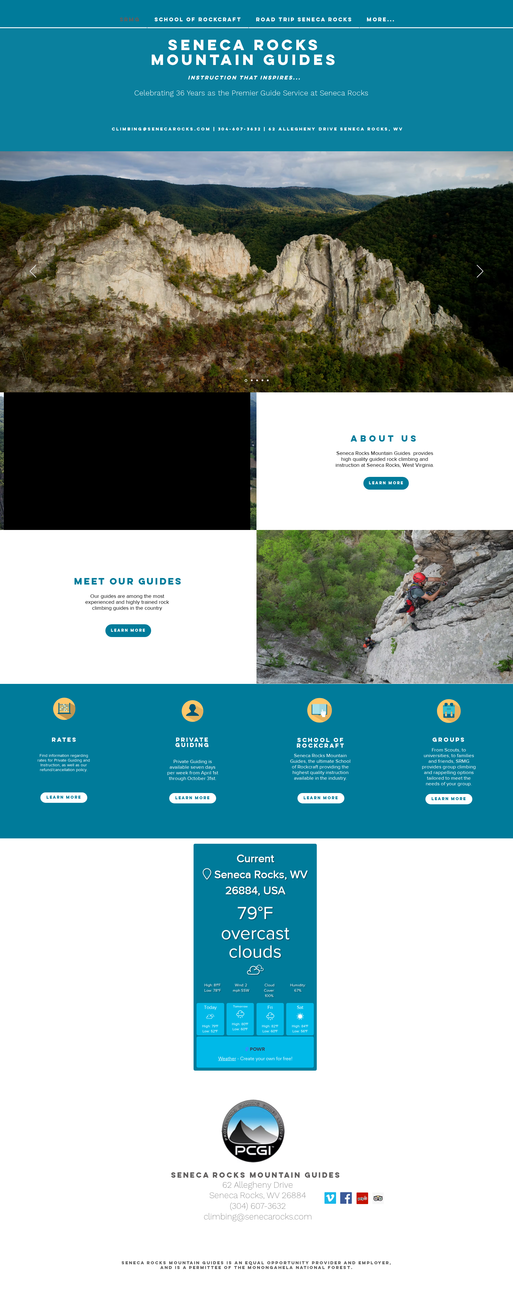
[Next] (480, 271)
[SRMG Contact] (245, 380)
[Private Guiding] (262, 380)
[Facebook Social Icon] (346, 1193)
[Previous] (33, 271)
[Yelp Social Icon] (362, 1193)
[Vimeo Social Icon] (330, 1193)
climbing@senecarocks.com (161, 129)
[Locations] (257, 380)
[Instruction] (268, 380)
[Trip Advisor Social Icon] (378, 1193)
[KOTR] (251, 380)
